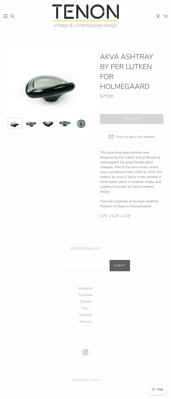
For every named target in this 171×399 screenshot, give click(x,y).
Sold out (132, 119)
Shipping (85, 315)
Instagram (85, 288)
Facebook (86, 295)
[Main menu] (5, 16)
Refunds (85, 321)
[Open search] (12, 16)
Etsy (85, 308)
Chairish (85, 301)
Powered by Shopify (85, 380)
